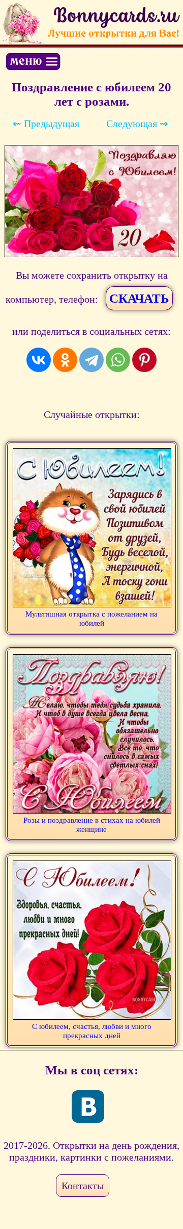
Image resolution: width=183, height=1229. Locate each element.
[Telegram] (91, 360)
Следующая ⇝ (137, 123)
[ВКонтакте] (38, 360)
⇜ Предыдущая (46, 123)
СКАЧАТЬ (139, 298)
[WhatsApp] (118, 360)
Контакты (83, 1185)
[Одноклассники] (65, 360)
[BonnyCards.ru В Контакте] (88, 1106)
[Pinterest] (144, 360)
